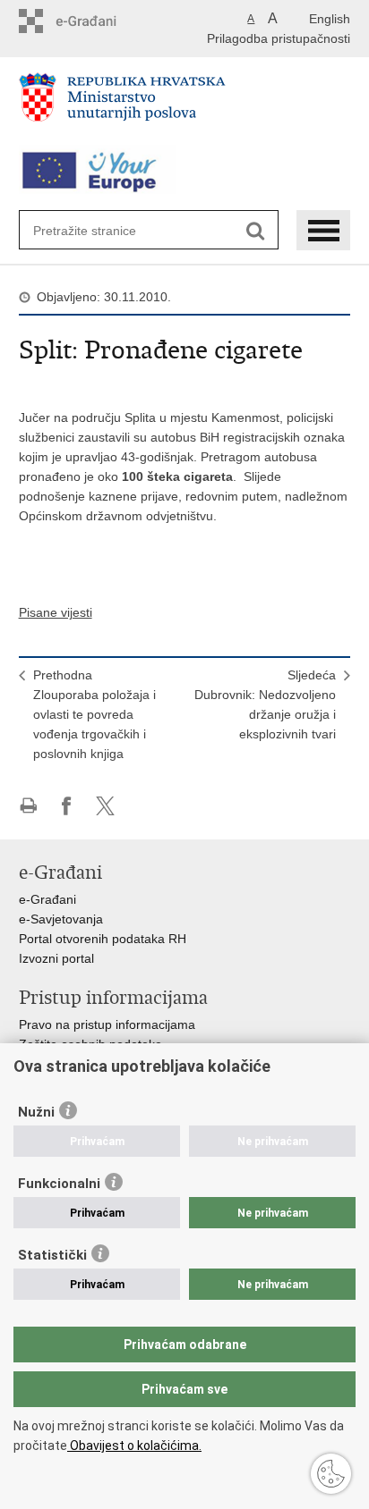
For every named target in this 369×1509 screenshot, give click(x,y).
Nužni (36, 1112)
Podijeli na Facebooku (66, 806)
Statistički (52, 1255)
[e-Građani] (95, 21)
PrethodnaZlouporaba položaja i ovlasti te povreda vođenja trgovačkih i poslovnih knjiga (94, 714)
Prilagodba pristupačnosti (278, 38)
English (329, 19)
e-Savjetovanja (61, 919)
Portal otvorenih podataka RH (102, 939)
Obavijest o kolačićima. (134, 1445)
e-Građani (47, 899)
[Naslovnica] (185, 104)
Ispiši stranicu (28, 806)
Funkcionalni (59, 1184)
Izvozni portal (56, 958)
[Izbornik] (323, 230)
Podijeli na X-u (105, 806)
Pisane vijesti (55, 612)
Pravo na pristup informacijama (107, 1024)
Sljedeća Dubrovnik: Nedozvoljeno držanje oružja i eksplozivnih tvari (265, 704)
